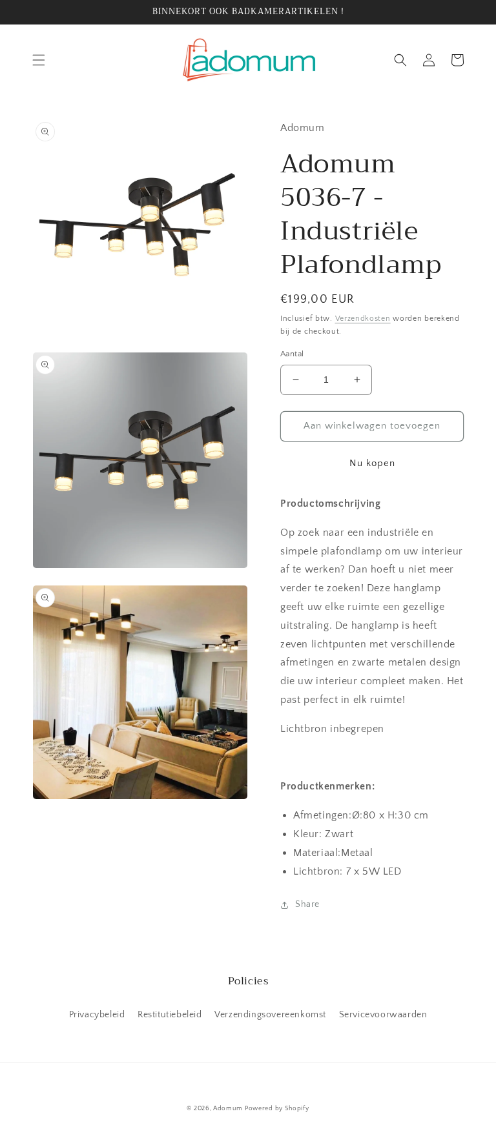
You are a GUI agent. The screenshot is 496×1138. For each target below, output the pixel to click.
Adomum (227, 1108)
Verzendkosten (363, 318)
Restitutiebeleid (170, 1015)
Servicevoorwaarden (383, 1015)
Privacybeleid (97, 1015)
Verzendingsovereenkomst (270, 1015)
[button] (39, 60)
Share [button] (307, 904)
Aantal (292, 353)
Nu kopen (372, 463)
